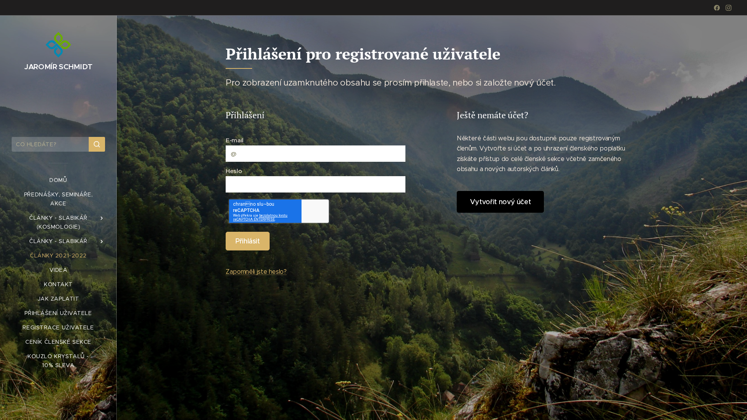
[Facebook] (717, 7)
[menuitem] (58, 180)
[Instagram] (728, 7)
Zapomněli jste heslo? (256, 271)
